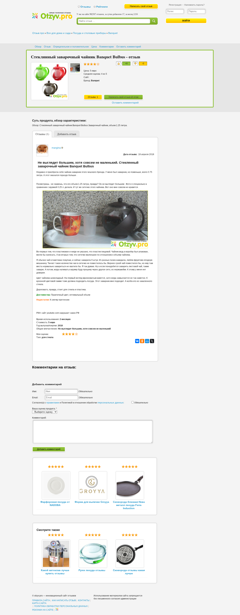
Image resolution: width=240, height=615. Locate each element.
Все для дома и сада (59, 33)
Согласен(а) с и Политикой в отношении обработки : (78, 402)
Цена (94, 46)
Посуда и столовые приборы (89, 33)
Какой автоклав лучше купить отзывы (55, 572)
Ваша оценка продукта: (44, 408)
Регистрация (175, 5)
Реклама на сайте (42, 610)
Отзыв (47, 46)
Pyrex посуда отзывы (92, 570)
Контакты (83, 600)
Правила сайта (41, 600)
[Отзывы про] (52, 19)
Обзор (38, 46)
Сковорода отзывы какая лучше (129, 572)
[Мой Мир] (147, 341)
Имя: (34, 391)
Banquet (113, 33)
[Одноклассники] (142, 341)
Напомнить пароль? (194, 5)
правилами (52, 402)
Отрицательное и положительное (71, 46)
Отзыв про (38, 33)
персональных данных (111, 402)
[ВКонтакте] (137, 341)
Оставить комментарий (128, 46)
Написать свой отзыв (141, 6)
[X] (152, 341)
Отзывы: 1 (93, 97)
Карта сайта (39, 603)
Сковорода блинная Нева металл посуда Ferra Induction (129, 505)
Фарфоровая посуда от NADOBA (55, 503)
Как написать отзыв (64, 600)
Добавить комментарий (48, 449)
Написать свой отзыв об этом (123, 97)
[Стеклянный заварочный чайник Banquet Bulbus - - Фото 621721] (75, 72)
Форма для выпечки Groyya (92, 501)
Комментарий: (39, 418)
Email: (35, 397)
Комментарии (106, 46)
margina (56, 147)
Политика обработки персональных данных (61, 606)
